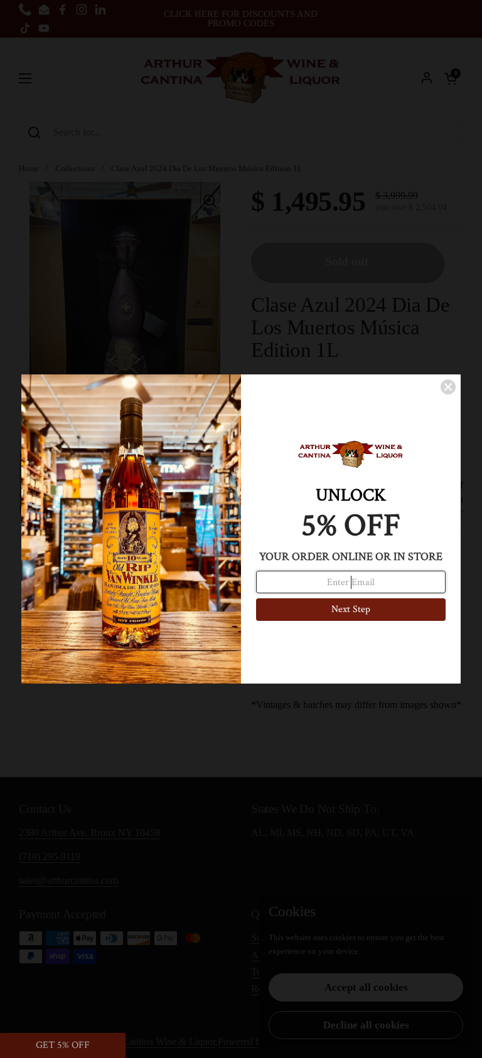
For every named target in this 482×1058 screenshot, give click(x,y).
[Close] (448, 386)
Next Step (350, 609)
